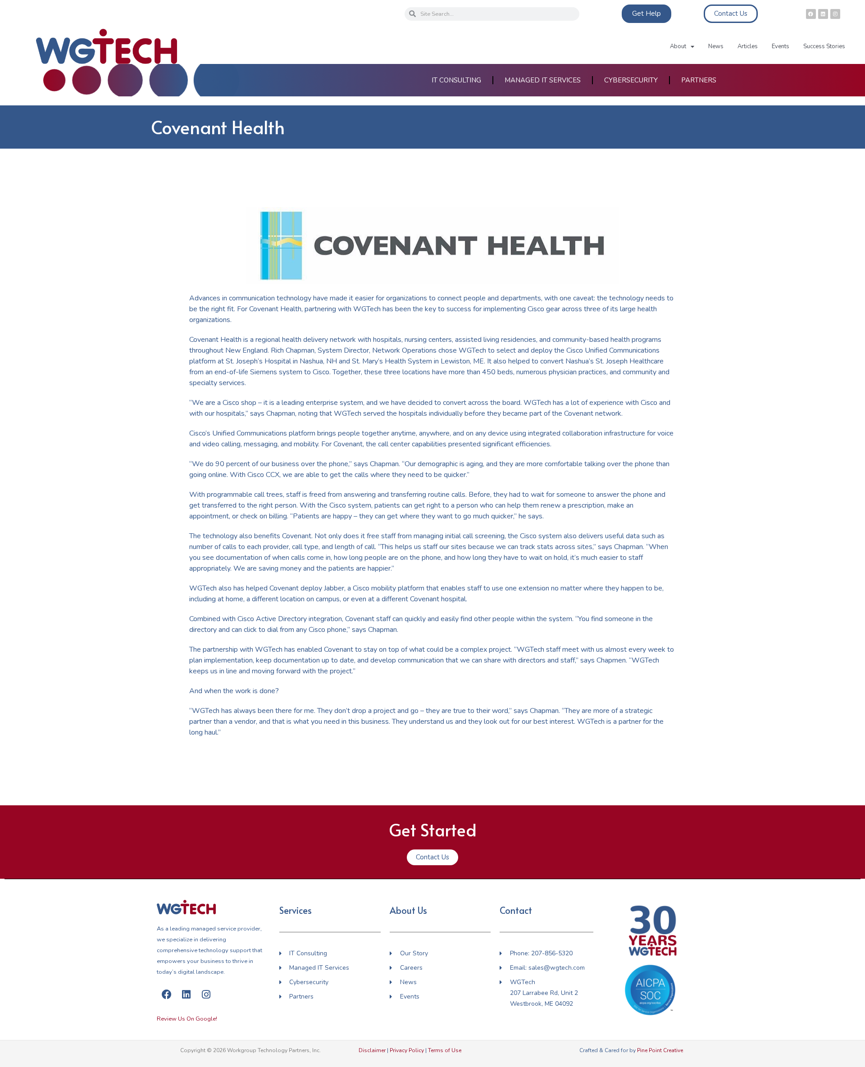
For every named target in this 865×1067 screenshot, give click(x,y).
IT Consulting (456, 80)
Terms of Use (444, 1050)
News (716, 46)
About (678, 46)
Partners (698, 80)
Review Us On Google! (187, 1019)
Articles (748, 46)
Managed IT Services (543, 80)
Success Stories (824, 46)
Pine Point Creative (660, 1050)
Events (780, 46)
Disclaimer (372, 1050)
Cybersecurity (631, 80)
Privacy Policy (407, 1050)
